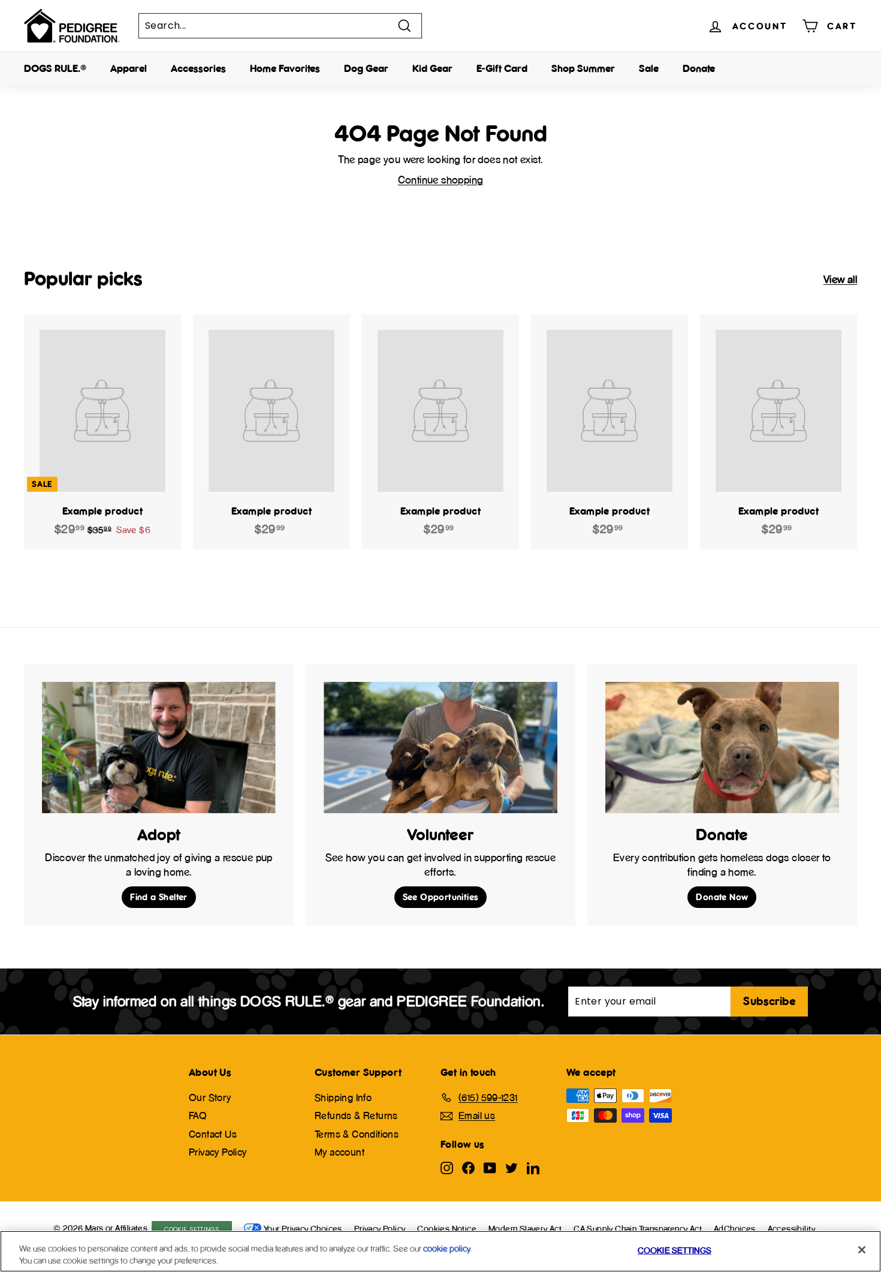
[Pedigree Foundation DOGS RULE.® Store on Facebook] (468, 1167)
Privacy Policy (218, 1152)
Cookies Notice (446, 1228)
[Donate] (722, 747)
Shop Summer (583, 68)
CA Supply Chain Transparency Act (638, 1228)
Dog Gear (366, 68)
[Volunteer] (440, 747)
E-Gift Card (501, 68)
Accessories (198, 68)
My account (339, 1152)
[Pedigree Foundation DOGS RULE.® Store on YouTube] (490, 1167)
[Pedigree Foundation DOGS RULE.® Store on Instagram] (447, 1167)
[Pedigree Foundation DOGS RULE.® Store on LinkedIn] (533, 1167)
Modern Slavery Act (525, 1228)
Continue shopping (441, 179)
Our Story (210, 1097)
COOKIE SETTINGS (192, 1229)
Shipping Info (343, 1097)
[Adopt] (159, 747)
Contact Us (213, 1134)
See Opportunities (441, 897)
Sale (649, 68)
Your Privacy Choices (303, 1228)
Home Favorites (285, 68)
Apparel (128, 68)
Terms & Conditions (357, 1134)
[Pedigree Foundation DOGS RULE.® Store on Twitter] (511, 1167)
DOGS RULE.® (55, 68)
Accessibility (792, 1228)
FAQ (198, 1115)
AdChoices (735, 1228)
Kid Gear (432, 68)
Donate (699, 68)
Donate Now (722, 897)
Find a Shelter (159, 897)
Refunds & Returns (356, 1115)
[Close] (862, 1250)
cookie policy (446, 1248)
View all (840, 279)
